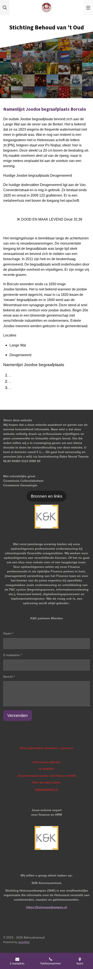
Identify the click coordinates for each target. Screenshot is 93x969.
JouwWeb (24, 942)
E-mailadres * (12, 655)
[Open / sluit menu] (88, 7)
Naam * (8, 633)
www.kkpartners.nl (46, 789)
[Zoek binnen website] (5, 7)
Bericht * (9, 676)
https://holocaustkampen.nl (46, 907)
